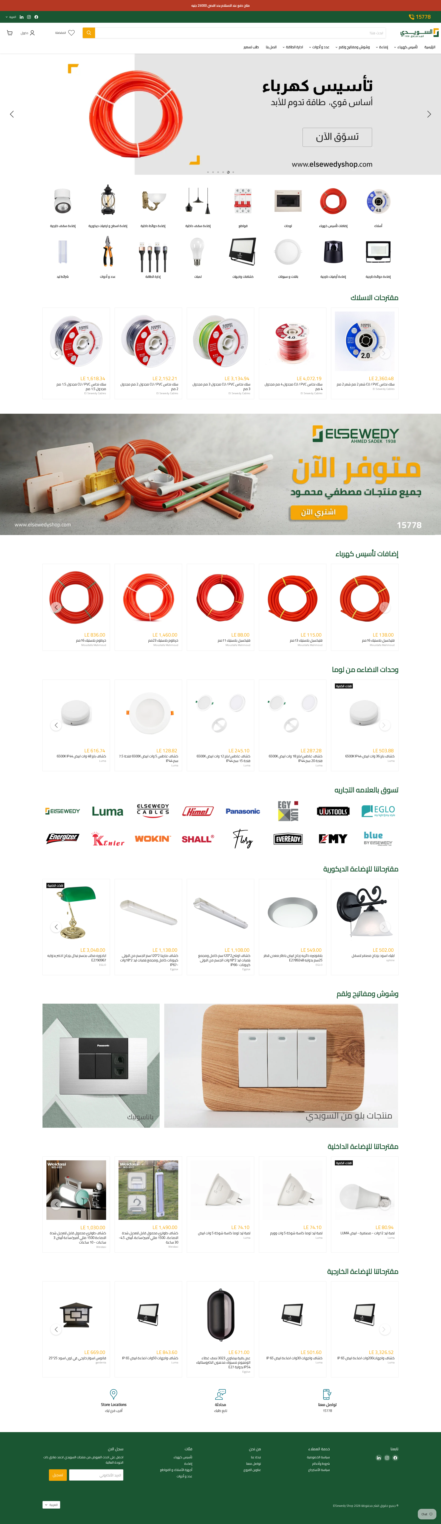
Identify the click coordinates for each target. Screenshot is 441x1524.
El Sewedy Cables (95, 393)
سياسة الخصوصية (318, 1457)
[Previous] (384, 353)
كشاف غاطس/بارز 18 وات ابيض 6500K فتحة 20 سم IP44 (295, 758)
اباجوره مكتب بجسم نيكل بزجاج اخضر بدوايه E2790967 (76, 957)
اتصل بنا (271, 47)
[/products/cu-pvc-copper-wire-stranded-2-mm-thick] (148, 341)
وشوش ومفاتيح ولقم (354, 47)
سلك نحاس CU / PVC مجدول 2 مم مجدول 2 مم (149, 386)
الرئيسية (429, 47)
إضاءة (383, 47)
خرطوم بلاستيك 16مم (91, 640)
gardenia (101, 1362)
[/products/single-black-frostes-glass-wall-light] (365, 913)
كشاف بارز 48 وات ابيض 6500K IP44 (81, 756)
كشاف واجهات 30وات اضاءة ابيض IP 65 (294, 1358)
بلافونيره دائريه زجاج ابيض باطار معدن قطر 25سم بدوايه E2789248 (293, 957)
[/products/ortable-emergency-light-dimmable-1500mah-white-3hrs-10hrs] (76, 1190)
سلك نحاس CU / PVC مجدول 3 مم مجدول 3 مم (221, 386)
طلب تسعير (251, 47)
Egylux (174, 969)
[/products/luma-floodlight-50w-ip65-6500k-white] (148, 1315)
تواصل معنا (253, 1464)
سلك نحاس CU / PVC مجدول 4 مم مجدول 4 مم (293, 386)
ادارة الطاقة (294, 47)
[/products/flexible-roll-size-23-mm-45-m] (148, 597)
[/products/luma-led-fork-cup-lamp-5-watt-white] (220, 1190)
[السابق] (428, 114)
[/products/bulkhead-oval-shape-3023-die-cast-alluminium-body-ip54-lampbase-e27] (220, 1315)
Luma (102, 760)
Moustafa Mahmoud (93, 645)
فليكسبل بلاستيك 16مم (378, 640)
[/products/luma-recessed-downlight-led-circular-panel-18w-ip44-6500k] (292, 713)
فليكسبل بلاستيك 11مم (234, 640)
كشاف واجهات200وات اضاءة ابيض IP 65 (366, 1358)
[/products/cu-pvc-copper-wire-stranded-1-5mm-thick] (76, 341)
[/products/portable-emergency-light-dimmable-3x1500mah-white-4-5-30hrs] (148, 1190)
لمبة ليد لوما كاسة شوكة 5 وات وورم (296, 1233)
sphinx (390, 960)
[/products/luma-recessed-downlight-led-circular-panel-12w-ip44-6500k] (220, 713)
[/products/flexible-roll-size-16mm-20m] (365, 597)
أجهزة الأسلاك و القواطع (176, 1470)
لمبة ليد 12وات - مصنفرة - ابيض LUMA (368, 1233)
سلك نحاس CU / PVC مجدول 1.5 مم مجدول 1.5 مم (81, 386)
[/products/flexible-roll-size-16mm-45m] (76, 597)
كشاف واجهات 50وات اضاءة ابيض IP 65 (150, 1358)
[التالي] (12, 114)
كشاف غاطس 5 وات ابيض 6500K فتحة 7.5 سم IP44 (148, 758)
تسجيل (58, 1475)
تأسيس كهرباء (407, 47)
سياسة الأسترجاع (319, 1470)
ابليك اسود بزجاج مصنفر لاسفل (373, 955)
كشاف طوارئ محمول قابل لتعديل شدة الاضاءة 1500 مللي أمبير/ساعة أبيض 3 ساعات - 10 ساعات (78, 1237)
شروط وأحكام (321, 1464)
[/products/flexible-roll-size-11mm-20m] (220, 597)
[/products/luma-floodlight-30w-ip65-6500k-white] (292, 1315)
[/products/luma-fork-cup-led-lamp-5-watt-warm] (292, 1190)
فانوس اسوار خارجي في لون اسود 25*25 (77, 1358)
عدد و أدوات (320, 47)
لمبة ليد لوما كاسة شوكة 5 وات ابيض (224, 1233)
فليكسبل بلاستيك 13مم (306, 640)
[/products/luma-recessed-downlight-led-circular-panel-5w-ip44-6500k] (148, 713)
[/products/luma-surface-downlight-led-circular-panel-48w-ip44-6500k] (76, 713)
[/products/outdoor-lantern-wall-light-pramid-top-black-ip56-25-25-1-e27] (76, 1315)
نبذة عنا (256, 1457)
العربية (12, 17)
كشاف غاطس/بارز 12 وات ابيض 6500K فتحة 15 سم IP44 (223, 758)
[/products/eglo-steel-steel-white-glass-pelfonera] (292, 913)
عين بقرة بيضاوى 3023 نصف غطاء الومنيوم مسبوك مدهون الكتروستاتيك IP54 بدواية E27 (223, 1362)
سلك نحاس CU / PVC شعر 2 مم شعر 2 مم (366, 384)
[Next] (56, 353)
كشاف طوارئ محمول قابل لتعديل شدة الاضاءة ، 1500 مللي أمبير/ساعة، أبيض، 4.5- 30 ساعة (148, 1237)
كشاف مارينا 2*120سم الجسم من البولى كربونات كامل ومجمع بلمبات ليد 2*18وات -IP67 (149, 960)
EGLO (102, 964)
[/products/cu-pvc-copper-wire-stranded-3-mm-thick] (220, 341)
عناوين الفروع (252, 1470)
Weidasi (101, 1246)
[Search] (89, 33)
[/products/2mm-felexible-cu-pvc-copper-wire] (365, 341)
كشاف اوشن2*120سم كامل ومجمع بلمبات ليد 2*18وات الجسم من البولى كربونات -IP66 (224, 960)
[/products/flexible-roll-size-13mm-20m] (292, 597)
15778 (423, 17)
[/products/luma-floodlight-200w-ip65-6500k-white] (365, 1315)
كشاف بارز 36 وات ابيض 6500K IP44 (370, 756)
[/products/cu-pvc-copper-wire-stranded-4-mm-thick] (292, 341)
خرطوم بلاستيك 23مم (163, 640)
